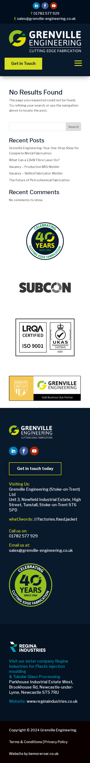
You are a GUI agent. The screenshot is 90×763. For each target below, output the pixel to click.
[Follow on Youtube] (53, 5)
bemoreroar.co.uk (44, 754)
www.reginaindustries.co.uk (52, 701)
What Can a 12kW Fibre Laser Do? (34, 160)
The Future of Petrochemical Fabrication (39, 180)
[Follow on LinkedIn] (36, 5)
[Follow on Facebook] (45, 5)
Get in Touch (23, 63)
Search (73, 127)
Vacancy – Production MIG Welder (34, 167)
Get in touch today (35, 468)
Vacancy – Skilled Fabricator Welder (36, 173)
